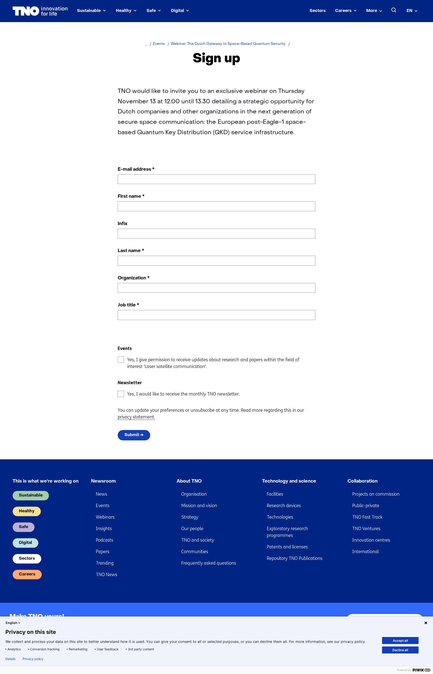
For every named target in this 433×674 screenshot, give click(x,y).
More (371, 11)
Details (10, 659)
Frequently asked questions (208, 563)
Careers (343, 11)
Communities (194, 551)
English (11, 623)
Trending (105, 563)
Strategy (189, 517)
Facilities (275, 494)
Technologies (280, 517)
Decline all (400, 650)
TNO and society (197, 540)
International (365, 551)
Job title (128, 305)
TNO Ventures (366, 528)
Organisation (194, 494)
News (101, 494)
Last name (131, 251)
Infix (122, 224)
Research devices (284, 505)
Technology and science (289, 481)
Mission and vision (199, 505)
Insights (104, 528)
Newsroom (103, 481)
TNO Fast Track (367, 517)
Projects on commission (376, 494)
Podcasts (104, 540)
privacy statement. (136, 417)
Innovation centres (371, 540)
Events (102, 505)
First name (131, 196)
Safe (151, 11)
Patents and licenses (287, 547)
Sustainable (89, 11)
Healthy (123, 11)
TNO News (106, 574)
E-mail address (136, 169)
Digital (177, 11)
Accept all (400, 640)
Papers (102, 551)
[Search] (394, 10)
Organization (134, 278)
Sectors (318, 11)
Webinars (105, 517)
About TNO (189, 481)
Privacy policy (33, 659)
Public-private (365, 505)
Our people (192, 528)
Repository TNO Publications (294, 558)
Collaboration (363, 481)
